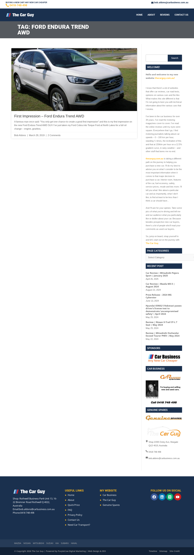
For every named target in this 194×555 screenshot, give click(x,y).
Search (174, 58)
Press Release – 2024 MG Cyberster (159, 296)
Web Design (93, 551)
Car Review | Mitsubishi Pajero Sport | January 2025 (162, 274)
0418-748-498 (18, 5)
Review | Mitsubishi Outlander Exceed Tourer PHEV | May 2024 (163, 334)
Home (139, 14)
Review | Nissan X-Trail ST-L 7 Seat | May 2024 (161, 323)
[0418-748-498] (7, 5)
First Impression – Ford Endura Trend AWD (49, 116)
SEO (104, 551)
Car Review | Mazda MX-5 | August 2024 (160, 285)
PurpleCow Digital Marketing (72, 551)
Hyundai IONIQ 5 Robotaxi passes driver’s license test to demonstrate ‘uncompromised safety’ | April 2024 (164, 309)
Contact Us (181, 14)
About (151, 14)
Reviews (165, 14)
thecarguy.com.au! (165, 78)
